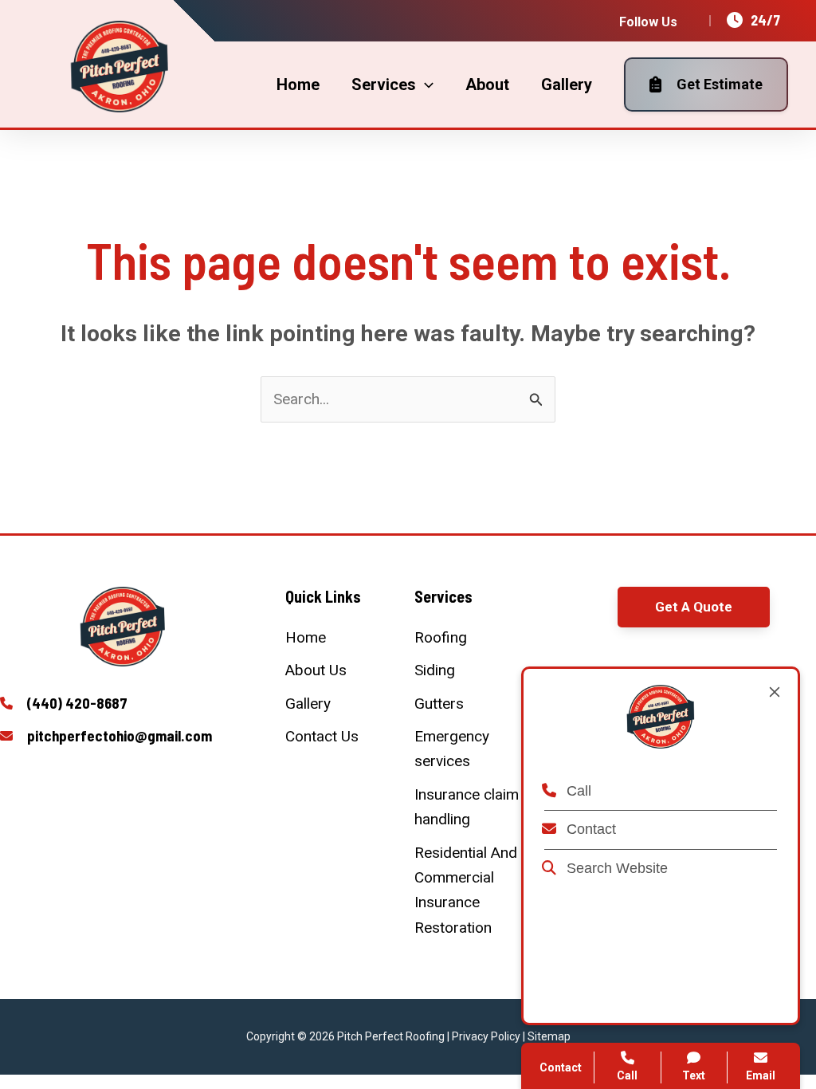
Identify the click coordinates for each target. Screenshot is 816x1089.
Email (760, 1075)
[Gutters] (439, 703)
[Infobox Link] (122, 704)
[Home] (305, 637)
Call (577, 791)
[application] (425, 84)
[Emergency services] (472, 749)
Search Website (615, 868)
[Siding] (434, 670)
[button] (694, 607)
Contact (589, 829)
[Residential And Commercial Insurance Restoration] (472, 890)
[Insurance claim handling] (472, 807)
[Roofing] (440, 637)
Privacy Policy (486, 1036)
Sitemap (549, 1036)
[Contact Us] (322, 736)
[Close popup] (774, 692)
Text (693, 1075)
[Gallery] (308, 703)
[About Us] (316, 670)
